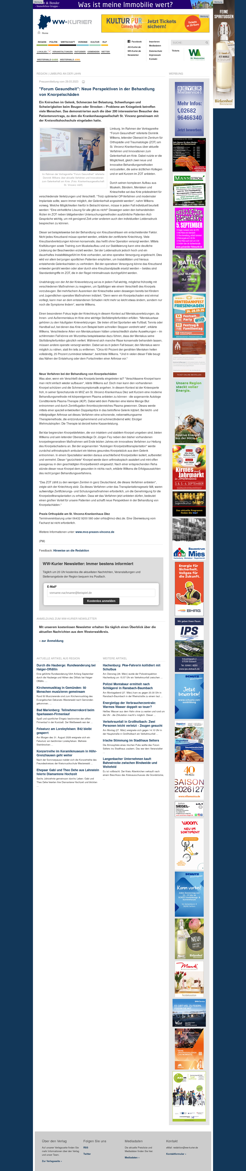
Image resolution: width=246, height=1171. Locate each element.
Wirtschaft (67, 42)
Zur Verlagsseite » (52, 1161)
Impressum (155, 55)
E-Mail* (52, 586)
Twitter (87, 1153)
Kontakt (153, 59)
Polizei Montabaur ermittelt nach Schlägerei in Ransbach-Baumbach (128, 686)
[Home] (39, 32)
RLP (104, 42)
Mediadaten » (132, 1157)
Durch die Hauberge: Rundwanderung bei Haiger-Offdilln (66, 667)
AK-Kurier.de (134, 47)
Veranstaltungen (62, 51)
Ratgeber (80, 51)
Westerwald (47, 59)
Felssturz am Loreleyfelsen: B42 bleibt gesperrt (64, 731)
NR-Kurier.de (134, 51)
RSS (85, 1147)
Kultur (95, 42)
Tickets (175, 50)
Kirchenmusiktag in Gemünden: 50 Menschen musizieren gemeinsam (61, 689)
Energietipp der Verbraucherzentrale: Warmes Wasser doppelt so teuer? (129, 705)
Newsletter (133, 55)
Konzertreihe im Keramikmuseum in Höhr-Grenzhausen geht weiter (67, 753)
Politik (53, 42)
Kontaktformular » (176, 1153)
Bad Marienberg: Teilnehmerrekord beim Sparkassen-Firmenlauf (65, 712)
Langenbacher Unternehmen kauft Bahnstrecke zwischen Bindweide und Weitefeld (130, 763)
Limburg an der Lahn (65, 73)
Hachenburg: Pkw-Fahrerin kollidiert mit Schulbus (131, 667)
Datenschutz (155, 51)
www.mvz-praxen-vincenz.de (94, 532)
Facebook (137, 41)
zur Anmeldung (52, 640)
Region (42, 42)
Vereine (82, 42)
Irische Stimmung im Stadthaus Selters (131, 740)
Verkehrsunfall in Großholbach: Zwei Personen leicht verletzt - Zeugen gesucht (132, 723)
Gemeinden (93, 51)
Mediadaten (155, 45)
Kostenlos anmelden (101, 600)
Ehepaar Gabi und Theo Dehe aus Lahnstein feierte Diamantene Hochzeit (68, 772)
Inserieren (154, 41)
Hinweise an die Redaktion (71, 550)
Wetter (105, 51)
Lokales (42, 51)
